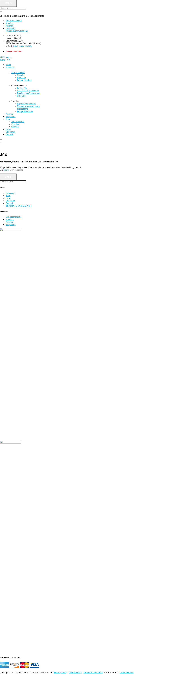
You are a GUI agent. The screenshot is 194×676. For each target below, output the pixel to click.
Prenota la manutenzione (17, 31)
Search (8, 3)
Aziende (9, 26)
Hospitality (10, 28)
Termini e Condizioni (93, 672)
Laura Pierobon (126, 672)
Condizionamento (14, 20)
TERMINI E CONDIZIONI (18, 206)
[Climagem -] (6, 57)
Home (6, 170)
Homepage (10, 193)
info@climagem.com (22, 46)
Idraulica (9, 23)
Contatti (9, 203)
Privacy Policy (60, 672)
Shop (8, 195)
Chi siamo (10, 200)
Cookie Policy (75, 672)
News (8, 198)
